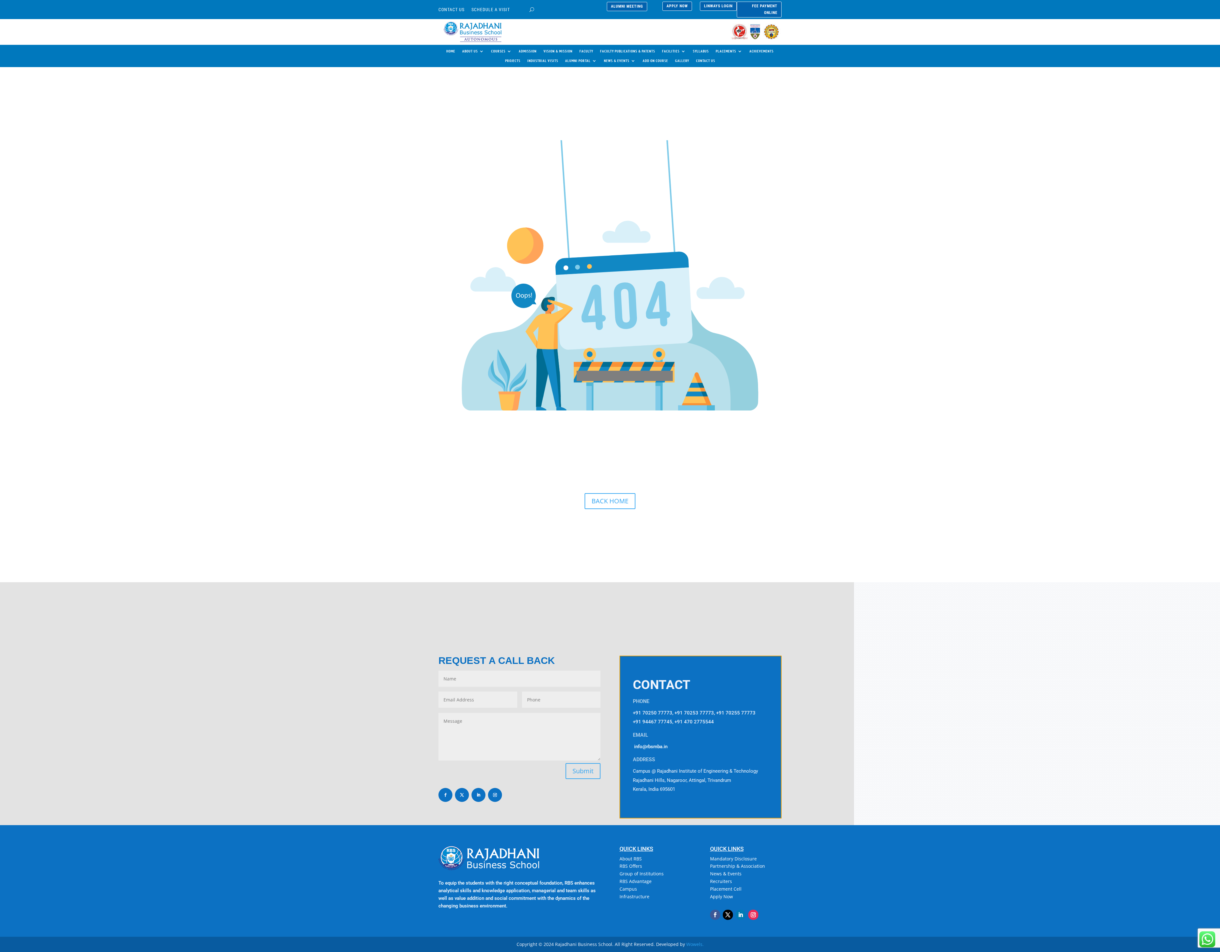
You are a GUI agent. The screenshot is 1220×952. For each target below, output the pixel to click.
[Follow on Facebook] (445, 795)
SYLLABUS (701, 51)
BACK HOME (610, 501)
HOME (450, 51)
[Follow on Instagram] (495, 795)
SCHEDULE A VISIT (490, 9)
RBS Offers (631, 866)
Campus (628, 889)
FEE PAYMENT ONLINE (764, 9)
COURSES (498, 51)
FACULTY (586, 51)
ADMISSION (528, 51)
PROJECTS (512, 61)
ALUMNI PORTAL (578, 61)
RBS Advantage (636, 881)
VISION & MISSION (558, 51)
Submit (583, 771)
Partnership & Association (737, 866)
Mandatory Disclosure (733, 859)
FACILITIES (671, 51)
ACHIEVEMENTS (761, 51)
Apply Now (721, 896)
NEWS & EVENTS (616, 61)
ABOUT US (470, 51)
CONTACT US (451, 9)
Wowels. (695, 944)
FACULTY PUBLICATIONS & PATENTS (627, 51)
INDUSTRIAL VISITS (542, 61)
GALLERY (682, 61)
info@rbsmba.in (651, 746)
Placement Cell (726, 889)
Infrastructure (634, 896)
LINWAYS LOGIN (718, 6)
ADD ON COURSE (655, 61)
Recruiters (721, 881)
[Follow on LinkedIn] (478, 795)
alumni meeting (627, 6)
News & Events (726, 874)
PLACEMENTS (726, 51)
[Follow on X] (462, 795)
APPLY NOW (677, 6)
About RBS (631, 859)
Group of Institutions (642, 874)
